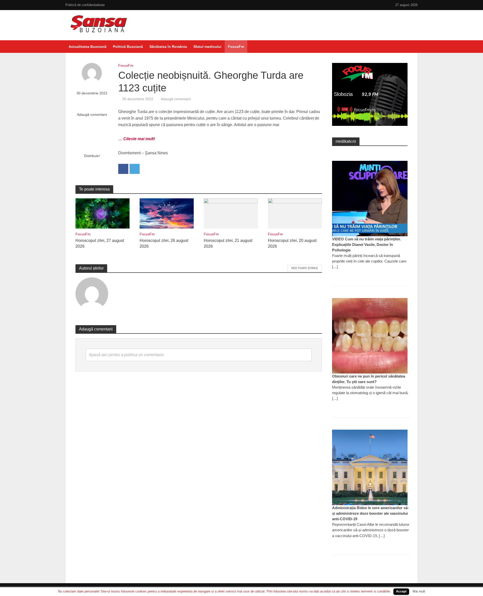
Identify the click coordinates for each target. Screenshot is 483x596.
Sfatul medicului (207, 47)
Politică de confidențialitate (85, 5)
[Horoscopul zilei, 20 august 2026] (295, 213)
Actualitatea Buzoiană (87, 47)
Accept (401, 591)
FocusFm (236, 47)
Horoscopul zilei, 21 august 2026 (228, 243)
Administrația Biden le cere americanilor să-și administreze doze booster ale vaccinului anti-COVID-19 (370, 513)
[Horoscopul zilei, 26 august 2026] (167, 213)
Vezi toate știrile (304, 268)
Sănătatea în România (168, 47)
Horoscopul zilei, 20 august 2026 (292, 243)
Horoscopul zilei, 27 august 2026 (99, 243)
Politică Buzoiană (128, 47)
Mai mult (419, 591)
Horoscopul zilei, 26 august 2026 (164, 243)
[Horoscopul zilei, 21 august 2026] (231, 213)
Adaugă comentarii (92, 115)
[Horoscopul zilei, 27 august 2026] (102, 213)
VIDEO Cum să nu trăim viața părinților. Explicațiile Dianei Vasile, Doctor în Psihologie (366, 244)
